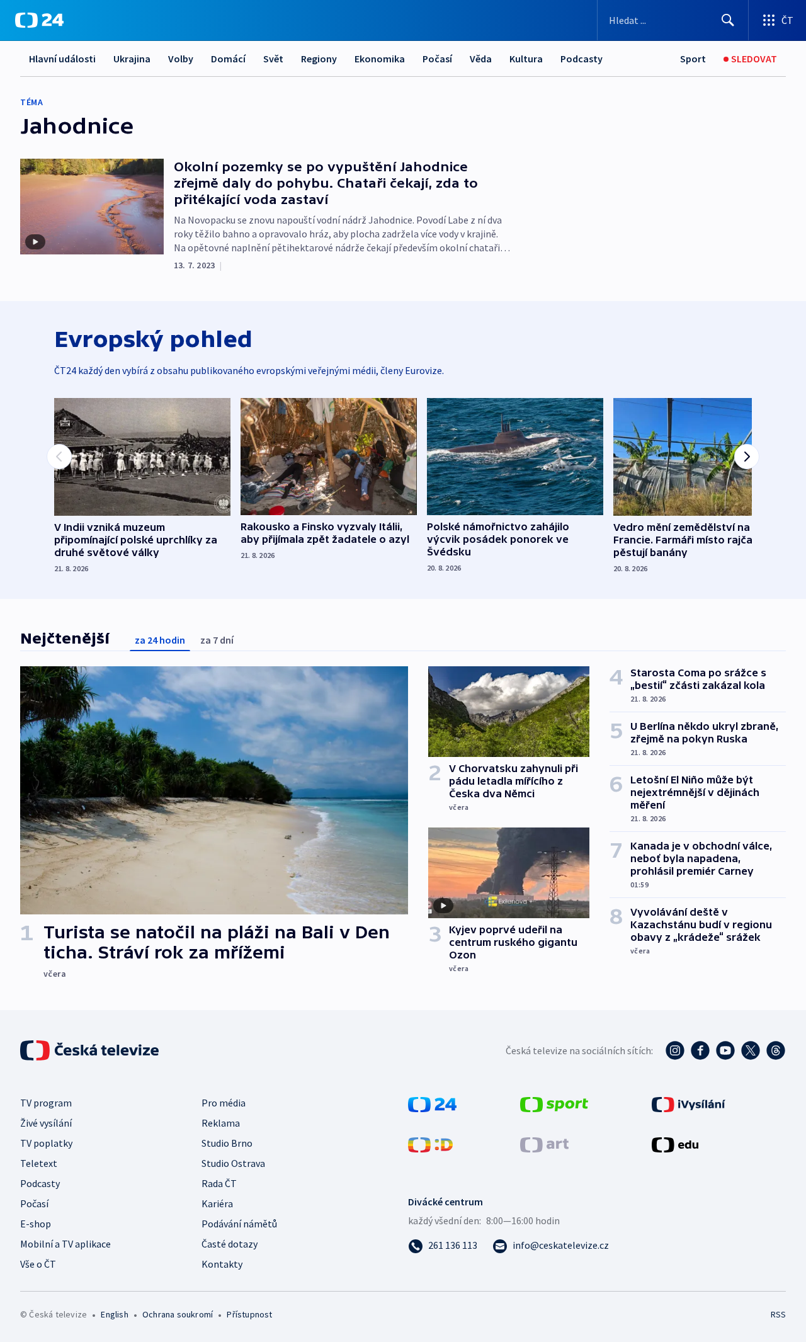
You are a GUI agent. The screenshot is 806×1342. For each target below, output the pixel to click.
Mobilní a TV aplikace (65, 1243)
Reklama (221, 1123)
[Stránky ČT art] (544, 1143)
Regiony (319, 58)
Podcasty (581, 58)
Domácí (228, 58)
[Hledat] (728, 20)
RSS (778, 1314)
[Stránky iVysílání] (688, 1103)
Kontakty (222, 1264)
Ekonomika (380, 58)
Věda (481, 58)
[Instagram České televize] (675, 1050)
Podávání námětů (239, 1223)
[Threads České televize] (776, 1050)
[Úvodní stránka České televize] (90, 1050)
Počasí (437, 58)
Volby (180, 58)
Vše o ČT (38, 1264)
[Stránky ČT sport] (554, 1103)
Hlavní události (62, 58)
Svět (273, 58)
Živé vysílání (46, 1123)
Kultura (526, 58)
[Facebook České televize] (700, 1050)
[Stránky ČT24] (432, 1103)
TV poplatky (46, 1143)
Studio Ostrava (233, 1163)
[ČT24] (39, 20)
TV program (46, 1102)
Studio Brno (227, 1143)
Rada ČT (219, 1183)
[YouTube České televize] (725, 1050)
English (114, 1314)
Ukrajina (131, 58)
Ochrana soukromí (177, 1314)
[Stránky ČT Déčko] (430, 1143)
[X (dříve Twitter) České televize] (751, 1050)
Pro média (224, 1102)
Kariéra (217, 1203)
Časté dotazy (230, 1243)
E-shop (35, 1223)
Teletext (38, 1163)
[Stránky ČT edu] (675, 1143)
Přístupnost (249, 1314)
